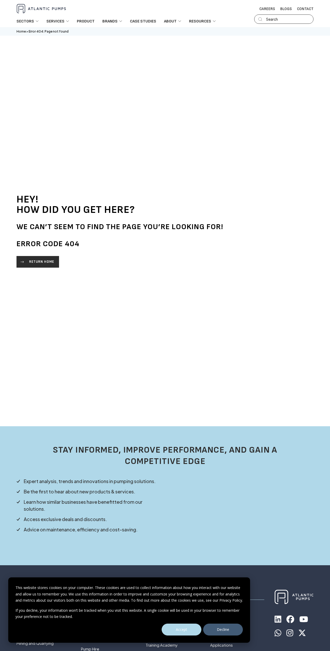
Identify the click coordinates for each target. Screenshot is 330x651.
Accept (181, 629)
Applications (221, 645)
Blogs (286, 9)
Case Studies (143, 21)
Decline (223, 629)
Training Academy (162, 645)
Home (21, 31)
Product (86, 21)
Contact (305, 9)
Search (272, 19)
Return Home (41, 262)
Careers (267, 9)
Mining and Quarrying (35, 643)
